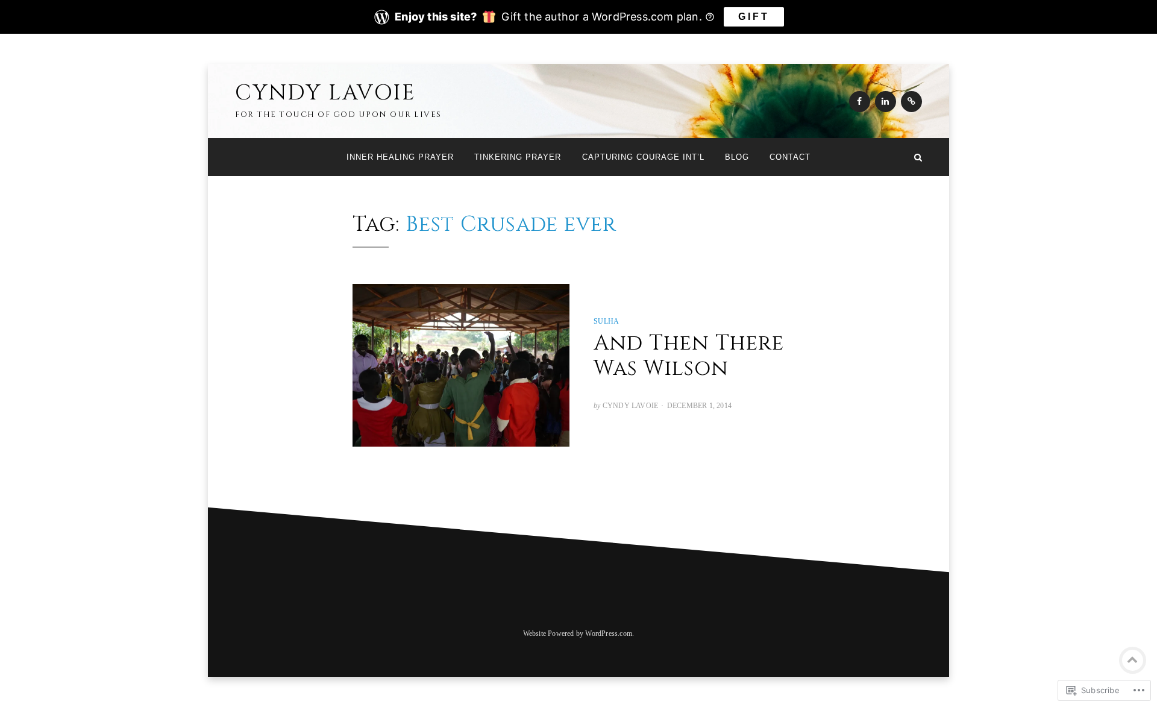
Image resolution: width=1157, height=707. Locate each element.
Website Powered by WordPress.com (577, 633)
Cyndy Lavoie (325, 92)
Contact (790, 157)
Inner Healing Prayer (400, 157)
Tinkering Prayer (517, 157)
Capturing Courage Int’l (643, 157)
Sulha (606, 321)
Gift (754, 16)
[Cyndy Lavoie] (239, 157)
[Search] (918, 157)
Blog (737, 157)
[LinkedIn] (885, 101)
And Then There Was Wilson (689, 356)
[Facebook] (859, 101)
